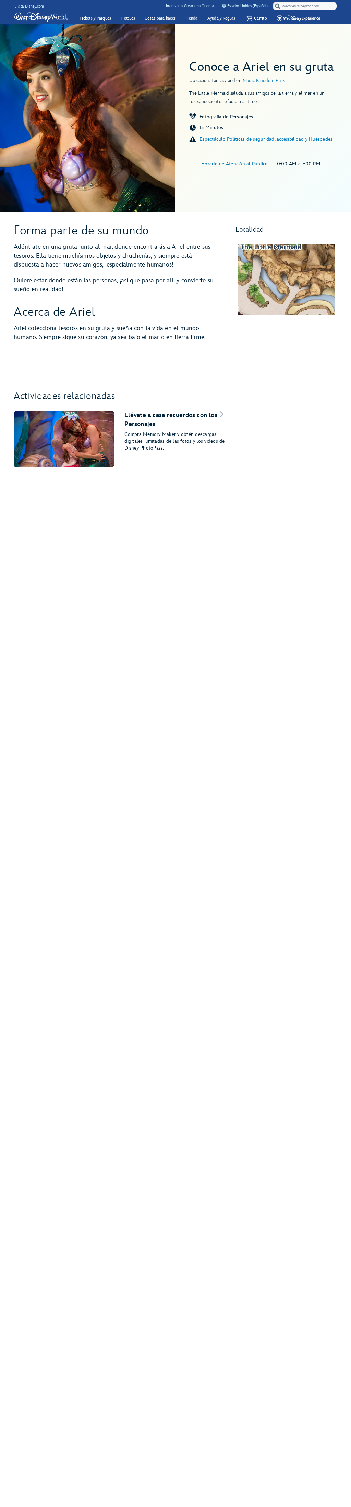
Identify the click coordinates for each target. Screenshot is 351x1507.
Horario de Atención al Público (235, 164)
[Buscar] (277, 6)
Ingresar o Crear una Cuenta (190, 6)
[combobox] (305, 6)
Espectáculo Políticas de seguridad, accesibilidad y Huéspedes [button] (265, 139)
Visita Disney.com (29, 6)
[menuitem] (224, 6)
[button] (255, 18)
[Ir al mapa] (286, 279)
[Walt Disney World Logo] (41, 17)
